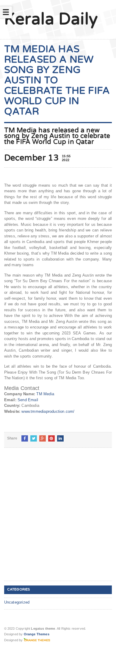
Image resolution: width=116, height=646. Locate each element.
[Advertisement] (58, 519)
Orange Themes (36, 634)
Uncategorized (17, 602)
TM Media (45, 394)
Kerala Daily (51, 19)
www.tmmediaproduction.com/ (47, 411)
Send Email (28, 400)
